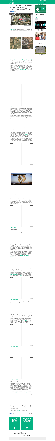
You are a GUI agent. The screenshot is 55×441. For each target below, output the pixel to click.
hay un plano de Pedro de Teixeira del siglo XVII (22, 392)
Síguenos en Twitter (28, 0)
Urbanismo (25, 433)
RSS (38, 438)
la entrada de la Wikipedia (25, 320)
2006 (11, 205)
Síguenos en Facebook (27, 0)
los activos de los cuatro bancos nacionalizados (23, 69)
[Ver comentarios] (17, 11)
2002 (11, 277)
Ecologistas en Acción (29, 59)
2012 (31, 324)
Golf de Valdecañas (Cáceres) (14, 299)
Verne (11, 3)
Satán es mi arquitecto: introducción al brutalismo (15, 420)
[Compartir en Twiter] (13, 11)
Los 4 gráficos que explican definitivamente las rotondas (26, 420)
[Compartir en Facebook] (11, 11)
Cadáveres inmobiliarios (23, 60)
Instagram (18, 410)
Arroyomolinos (26, 134)
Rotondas (15, 433)
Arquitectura (22, 433)
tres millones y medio (19, 67)
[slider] (21, 42)
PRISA (40, 438)
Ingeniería (18, 433)
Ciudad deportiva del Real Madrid (15, 379)
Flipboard (20, 410)
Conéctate (41, 0)
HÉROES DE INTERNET (12, 4)
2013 (31, 205)
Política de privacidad (27, 438)
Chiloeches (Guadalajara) (13, 106)
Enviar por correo (32, 12)
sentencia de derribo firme (14, 274)
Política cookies (31, 438)
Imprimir (30, 12)
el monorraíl (21, 275)
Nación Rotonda (12, 29)
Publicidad (21, 438)
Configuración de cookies (35, 438)
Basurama (23, 59)
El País (11, 0)
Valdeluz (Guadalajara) (13, 49)
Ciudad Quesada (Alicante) (14, 346)
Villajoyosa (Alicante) (13, 227)
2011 (31, 357)
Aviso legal (23, 438)
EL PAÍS (29, 435)
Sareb (30, 68)
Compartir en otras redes (15, 11)
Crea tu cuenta (44, 0)
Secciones (45, 2)
